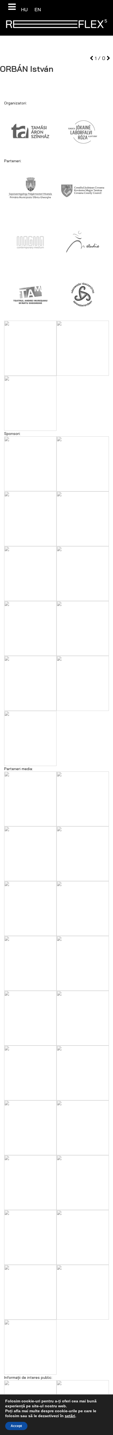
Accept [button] (16, 1426)
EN (38, 9)
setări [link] (70, 1416)
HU (25, 9)
